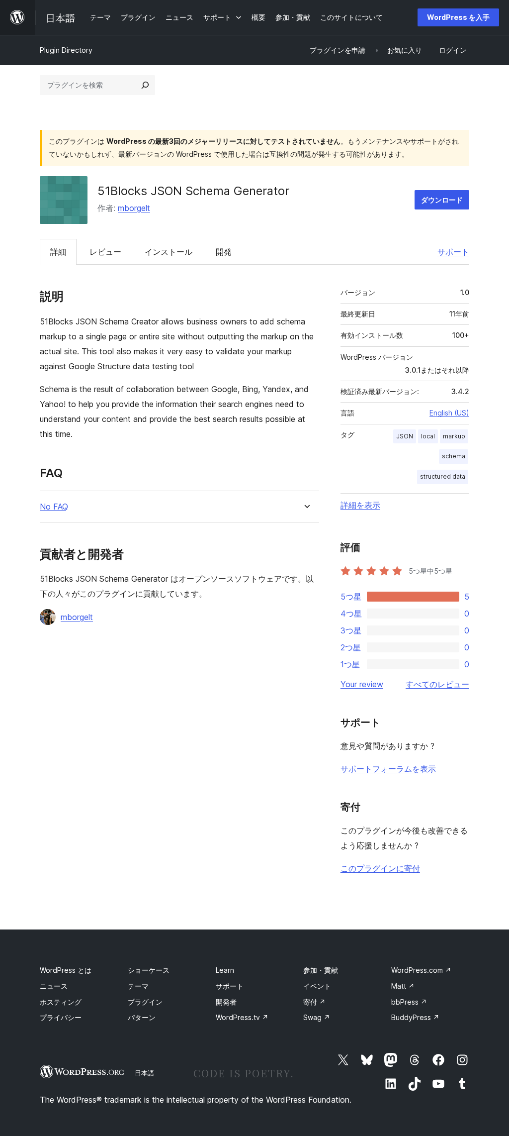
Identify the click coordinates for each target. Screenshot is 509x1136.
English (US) (449, 413)
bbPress (409, 1002)
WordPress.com (421, 970)
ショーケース (149, 970)
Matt (403, 986)
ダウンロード (442, 200)
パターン (142, 1017)
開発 (224, 252)
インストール (168, 252)
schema (453, 456)
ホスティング (61, 1002)
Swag (316, 1017)
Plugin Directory (66, 50)
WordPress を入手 (458, 17)
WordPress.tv (242, 1017)
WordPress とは (65, 970)
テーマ (138, 986)
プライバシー (61, 1017)
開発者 (226, 1002)
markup (454, 436)
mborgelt (134, 208)
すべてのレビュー (437, 684)
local (428, 436)
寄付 (314, 1002)
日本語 (144, 1073)
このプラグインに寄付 (380, 868)
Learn (225, 970)
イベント (317, 986)
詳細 (58, 252)
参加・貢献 (320, 970)
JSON (404, 436)
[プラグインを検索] (145, 85)
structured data (442, 476)
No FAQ (54, 507)
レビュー (105, 252)
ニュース (54, 986)
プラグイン (145, 1002)
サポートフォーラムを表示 (388, 769)
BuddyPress (415, 1017)
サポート (453, 252)
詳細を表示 (360, 505)
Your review (361, 684)
